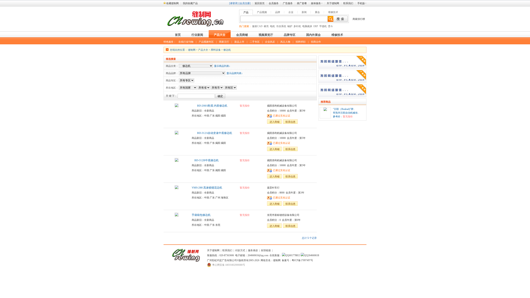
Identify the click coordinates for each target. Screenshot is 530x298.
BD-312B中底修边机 (205, 160)
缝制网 (191, 49)
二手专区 (255, 41)
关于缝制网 (333, 3)
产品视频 (262, 12)
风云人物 (285, 41)
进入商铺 (274, 121)
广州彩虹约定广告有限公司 (222, 260)
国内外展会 (313, 34)
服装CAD (257, 26)
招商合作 (316, 41)
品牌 (277, 12)
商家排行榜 (359, 19)
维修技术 (333, 12)
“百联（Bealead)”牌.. (344, 109)
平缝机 (323, 26)
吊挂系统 (281, 26)
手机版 (361, 3)
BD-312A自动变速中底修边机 (212, 133)
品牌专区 (289, 34)
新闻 (304, 12)
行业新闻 (197, 34)
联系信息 (290, 121)
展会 (317, 12)
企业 (290, 12)
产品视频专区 (206, 41)
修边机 (227, 49)
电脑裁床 (307, 26)
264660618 (313, 255)
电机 (272, 26)
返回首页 (260, 3)
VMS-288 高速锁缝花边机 (207, 187)
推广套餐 (302, 3)
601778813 (294, 255)
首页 (178, 34)
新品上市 (239, 41)
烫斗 (330, 26)
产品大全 (219, 34)
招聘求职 (301, 41)
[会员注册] (245, 3)
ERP (315, 26)
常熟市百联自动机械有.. (346, 112)
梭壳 (266, 26)
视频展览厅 (266, 34)
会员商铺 (242, 34)
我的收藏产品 (190, 3)
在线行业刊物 (185, 41)
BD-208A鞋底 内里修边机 (209, 105)
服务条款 (253, 250)
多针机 (297, 26)
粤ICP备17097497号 (302, 260)
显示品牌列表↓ (234, 73)
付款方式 (240, 250)
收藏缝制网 (172, 3)
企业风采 (270, 41)
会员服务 (274, 3)
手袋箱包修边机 (201, 214)
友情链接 (266, 250)
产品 (245, 12)
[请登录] (233, 3)
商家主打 (224, 41)
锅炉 (289, 26)
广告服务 (288, 3)
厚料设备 (216, 49)
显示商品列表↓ (222, 66)
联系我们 (348, 3)
